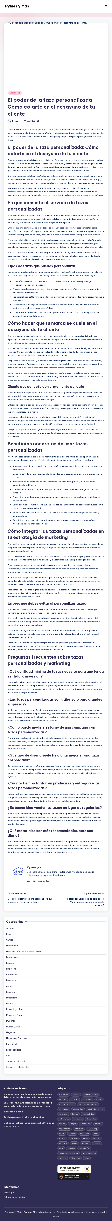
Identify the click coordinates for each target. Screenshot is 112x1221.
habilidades (85, 1124)
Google (73, 1124)
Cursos (9, 939)
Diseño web (12, 957)
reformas (85, 1143)
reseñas (97, 1143)
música (62, 1138)
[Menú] (106, 6)
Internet (10, 1003)
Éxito (87, 1158)
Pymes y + (34, 867)
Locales (72, 1133)
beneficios (63, 1094)
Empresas (15, 93)
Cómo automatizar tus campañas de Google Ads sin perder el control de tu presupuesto (28, 1096)
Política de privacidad (15, 1197)
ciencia (76, 1094)
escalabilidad (88, 1114)
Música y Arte (13, 1026)
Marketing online (14, 1009)
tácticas (62, 1158)
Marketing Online (14, 1015)
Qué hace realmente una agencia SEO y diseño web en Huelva (29, 1125)
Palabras (63, 1143)
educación (63, 1109)
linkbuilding (92, 1129)
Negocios (11, 1032)
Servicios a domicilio (16, 1061)
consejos (74, 1099)
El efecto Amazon (13, 1111)
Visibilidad (75, 1158)
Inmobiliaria (12, 997)
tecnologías (84, 1148)
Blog (8, 934)
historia (98, 1124)
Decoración (12, 945)
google (9, 986)
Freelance (11, 980)
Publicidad (11, 1044)
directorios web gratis (88, 1104)
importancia (64, 1129)
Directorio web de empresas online (23, 951)
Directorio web (64, 1212)
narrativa (74, 1138)
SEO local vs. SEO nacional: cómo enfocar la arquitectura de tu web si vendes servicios (28, 1104)
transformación (89, 1153)
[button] (38, 881)
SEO (61, 1148)
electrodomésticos (95, 1109)
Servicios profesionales (17, 1067)
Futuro (62, 1124)
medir (96, 1133)
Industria (10, 992)
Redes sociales (13, 1050)
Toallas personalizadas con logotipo (24, 1117)
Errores (75, 1114)
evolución (78, 1119)
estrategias (64, 1119)
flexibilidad (91, 1119)
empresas (63, 1114)
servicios (71, 1148)
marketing (84, 1133)
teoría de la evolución (68, 1153)
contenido (87, 1099)
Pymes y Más (17, 6)
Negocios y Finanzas (16, 1038)
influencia (79, 1129)
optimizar (96, 1138)
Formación (11, 974)
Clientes (62, 1099)
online (85, 1138)
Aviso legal (9, 1192)
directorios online (66, 1104)
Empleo (10, 963)
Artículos (10, 928)
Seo (8, 1055)
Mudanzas (11, 1021)
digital (99, 1099)
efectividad (78, 1109)
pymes (74, 1143)
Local (61, 1133)
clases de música (91, 1094)
